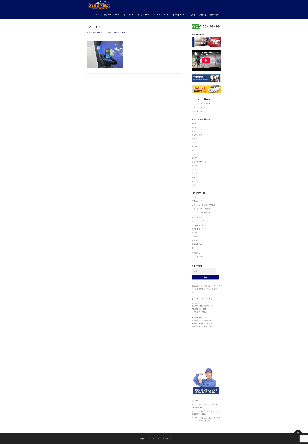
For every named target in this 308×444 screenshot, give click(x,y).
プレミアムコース (198, 111)
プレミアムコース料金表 (201, 212)
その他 (192, 15)
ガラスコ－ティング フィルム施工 (205, 404)
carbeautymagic (120, 32)
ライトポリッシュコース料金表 (203, 205)
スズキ (194, 139)
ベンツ (194, 165)
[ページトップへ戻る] (298, 432)
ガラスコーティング (111, 15)
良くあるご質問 (198, 256)
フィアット (196, 158)
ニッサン (195, 154)
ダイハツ (195, 146)
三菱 (193, 185)
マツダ (194, 177)
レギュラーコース (198, 107)
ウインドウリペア (179, 15)
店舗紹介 (202, 15)
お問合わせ (214, 15)
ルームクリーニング (161, 15)
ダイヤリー (196, 248)
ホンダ (194, 169)
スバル (194, 142)
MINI (194, 127)
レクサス (195, 181)
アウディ (195, 131)
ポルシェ (195, 173)
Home (97, 15)
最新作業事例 (197, 244)
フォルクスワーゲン (199, 162)
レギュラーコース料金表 (201, 209)
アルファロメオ (198, 135)
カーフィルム (128, 15)
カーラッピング (143, 15)
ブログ (197, 400)
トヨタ (194, 150)
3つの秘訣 (195, 240)
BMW (194, 123)
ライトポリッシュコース (201, 103)
